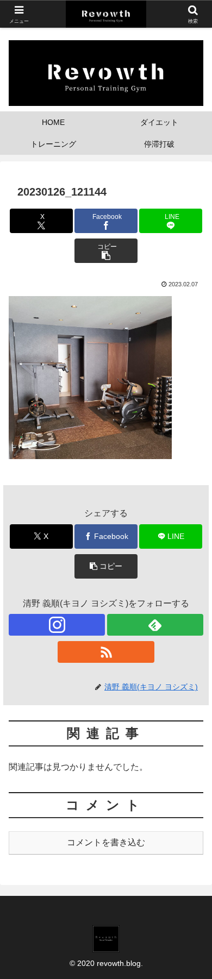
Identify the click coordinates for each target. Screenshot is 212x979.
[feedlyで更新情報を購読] (155, 625)
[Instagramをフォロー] (57, 625)
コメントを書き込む (106, 842)
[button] (106, 251)
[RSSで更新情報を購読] (106, 652)
